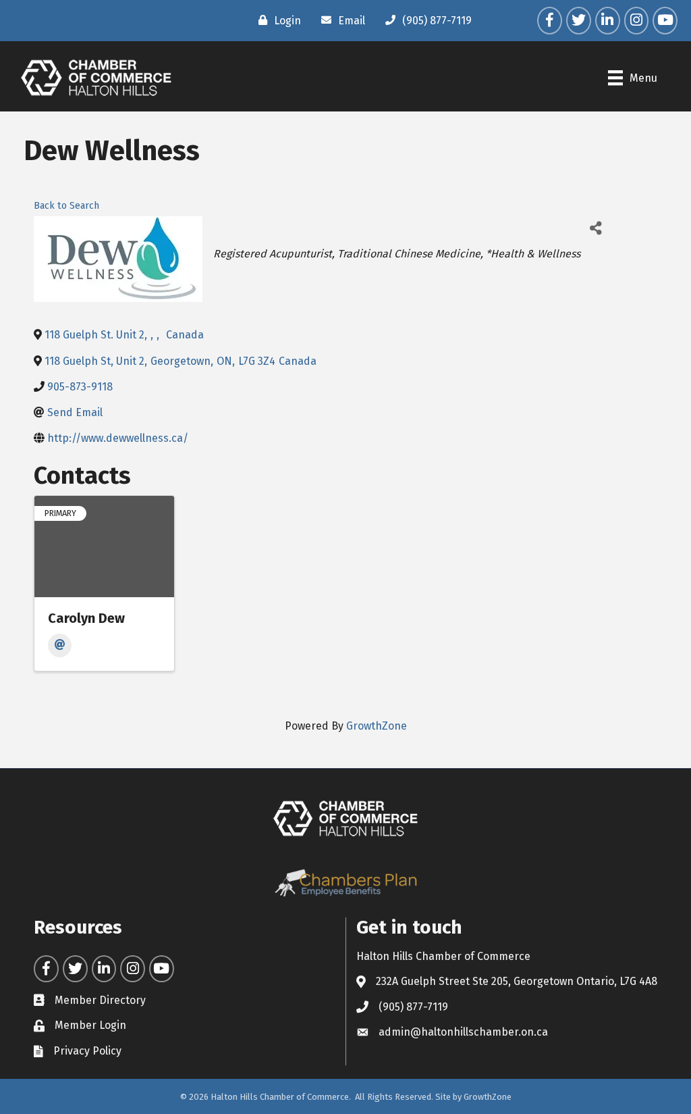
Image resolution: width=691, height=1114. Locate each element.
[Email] (60, 645)
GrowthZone (376, 725)
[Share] (595, 228)
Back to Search (66, 205)
